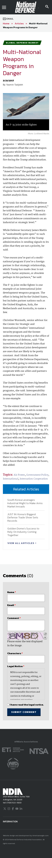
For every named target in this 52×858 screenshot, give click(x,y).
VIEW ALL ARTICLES (21, 543)
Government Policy (37, 475)
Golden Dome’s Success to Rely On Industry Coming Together (23, 531)
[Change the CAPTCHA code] (45, 634)
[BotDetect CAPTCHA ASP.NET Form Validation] (25, 636)
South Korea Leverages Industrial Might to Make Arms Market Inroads (25, 503)
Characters (15, 653)
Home (6, 23)
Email (10, 19)
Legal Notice (15, 666)
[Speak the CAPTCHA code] (45, 638)
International (10, 479)
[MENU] (4, 7)
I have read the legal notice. (27, 705)
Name (11, 592)
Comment (14, 618)
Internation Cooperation (34, 479)
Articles (19, 23)
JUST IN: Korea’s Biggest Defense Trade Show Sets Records (22, 517)
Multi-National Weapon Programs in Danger (25, 25)
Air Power (19, 475)
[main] (26, 380)
